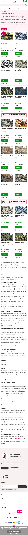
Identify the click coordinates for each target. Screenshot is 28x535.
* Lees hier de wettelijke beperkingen (8, 489)
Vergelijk (5, 56)
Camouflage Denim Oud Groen (20, 183)
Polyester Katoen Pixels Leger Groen (7, 183)
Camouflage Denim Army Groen (20, 243)
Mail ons (5, 468)
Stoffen (4, 11)
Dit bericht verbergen (14, 531)
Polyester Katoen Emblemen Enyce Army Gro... (7, 244)
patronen (3, 431)
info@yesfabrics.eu (15, 438)
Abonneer (22, 486)
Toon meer (7, 25)
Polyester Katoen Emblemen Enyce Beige (7, 216)
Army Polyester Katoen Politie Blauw (20, 97)
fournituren (22, 429)
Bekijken (5, 53)
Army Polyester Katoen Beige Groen (20, 69)
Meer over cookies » (14, 533)
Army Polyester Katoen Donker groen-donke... (7, 97)
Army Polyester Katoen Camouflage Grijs (7, 69)
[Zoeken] (26, 5)
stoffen (17, 429)
